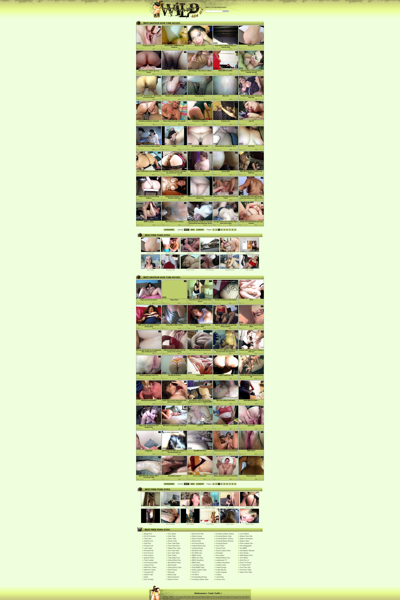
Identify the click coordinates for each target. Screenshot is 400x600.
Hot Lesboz (220, 555)
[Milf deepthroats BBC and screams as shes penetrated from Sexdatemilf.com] (174, 449)
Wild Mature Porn (246, 555)
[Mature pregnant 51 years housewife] (225, 474)
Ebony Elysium (173, 577)
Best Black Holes (174, 562)
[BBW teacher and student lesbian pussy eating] (148, 323)
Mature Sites (244, 541)
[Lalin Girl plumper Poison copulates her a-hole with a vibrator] (174, 170)
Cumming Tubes (198, 565)
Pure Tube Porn (174, 546)
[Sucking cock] (225, 119)
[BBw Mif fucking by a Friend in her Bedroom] (251, 170)
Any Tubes (190, 524)
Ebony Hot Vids (198, 534)
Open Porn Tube (246, 572)
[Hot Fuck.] (251, 144)
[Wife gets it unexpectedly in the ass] (174, 424)
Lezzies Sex (220, 579)
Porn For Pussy (245, 562)
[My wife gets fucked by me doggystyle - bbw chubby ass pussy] (148, 348)
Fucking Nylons (222, 543)
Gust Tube (209, 524)
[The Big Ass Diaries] (174, 374)
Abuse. (178, 599)
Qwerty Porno (229, 270)
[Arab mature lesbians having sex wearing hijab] (225, 44)
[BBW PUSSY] (251, 449)
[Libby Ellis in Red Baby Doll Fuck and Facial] (225, 195)
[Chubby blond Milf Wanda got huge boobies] (251, 220)
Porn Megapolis (246, 546)
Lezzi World (244, 534)
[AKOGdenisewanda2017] (148, 399)
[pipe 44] (251, 119)
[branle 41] (200, 424)
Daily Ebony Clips (174, 567)
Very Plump (244, 553)
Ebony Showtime (198, 538)
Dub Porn (230, 253)
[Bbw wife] (225, 94)
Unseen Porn (170, 507)
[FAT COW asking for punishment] (200, 348)
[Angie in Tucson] (200, 44)
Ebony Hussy (197, 536)
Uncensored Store (151, 507)
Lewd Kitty (220, 577)
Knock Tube (249, 524)
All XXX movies (170, 253)
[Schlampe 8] (200, 374)
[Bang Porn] (251, 44)
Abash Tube (249, 507)
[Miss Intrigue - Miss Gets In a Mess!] (200, 69)
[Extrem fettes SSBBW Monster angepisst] (174, 44)
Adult (150, 524)
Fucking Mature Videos (224, 538)
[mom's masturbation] (200, 474)
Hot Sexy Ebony (198, 543)
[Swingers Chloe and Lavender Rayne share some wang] (225, 220)
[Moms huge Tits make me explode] (174, 119)
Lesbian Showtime (223, 562)
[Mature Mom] (174, 298)
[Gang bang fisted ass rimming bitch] (225, 449)
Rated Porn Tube (174, 548)
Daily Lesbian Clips (199, 570)
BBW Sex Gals (197, 558)
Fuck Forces (190, 270)
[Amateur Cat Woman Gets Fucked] (225, 298)
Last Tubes (150, 270)
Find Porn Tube (245, 570)
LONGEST (200, 230)
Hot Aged (219, 553)
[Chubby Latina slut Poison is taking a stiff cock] (251, 348)
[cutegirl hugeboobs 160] (225, 374)
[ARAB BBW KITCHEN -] (225, 69)
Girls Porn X (244, 560)
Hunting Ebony (197, 548)
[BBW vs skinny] (148, 220)
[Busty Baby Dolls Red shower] (200, 170)
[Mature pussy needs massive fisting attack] (251, 323)
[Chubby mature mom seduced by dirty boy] (251, 94)
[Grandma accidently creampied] (148, 119)
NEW (192, 230)
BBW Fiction (196, 555)
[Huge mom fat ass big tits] (148, 298)
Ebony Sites (196, 541)
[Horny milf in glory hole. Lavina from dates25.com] (200, 195)
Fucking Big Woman (199, 577)
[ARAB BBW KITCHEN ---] (251, 399)
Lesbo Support (221, 572)
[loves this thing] (174, 69)
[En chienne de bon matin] (200, 144)
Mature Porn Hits (246, 536)
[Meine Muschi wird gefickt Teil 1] (225, 144)
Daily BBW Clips (198, 567)
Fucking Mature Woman (225, 541)
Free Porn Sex (245, 567)
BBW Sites (196, 562)
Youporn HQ (230, 507)
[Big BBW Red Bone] (200, 449)
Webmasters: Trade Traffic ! (208, 593)
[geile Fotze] (251, 424)
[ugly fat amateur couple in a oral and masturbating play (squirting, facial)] (200, 220)
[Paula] (174, 144)
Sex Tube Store (173, 553)
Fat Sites (195, 574)
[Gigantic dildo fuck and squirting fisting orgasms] (225, 323)
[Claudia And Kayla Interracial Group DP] (251, 374)
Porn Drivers (210, 270)
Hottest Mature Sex (223, 558)
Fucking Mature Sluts (224, 536)
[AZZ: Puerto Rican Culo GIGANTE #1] (148, 170)
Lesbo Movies (221, 570)
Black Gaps (172, 565)
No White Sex (197, 553)
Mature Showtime (246, 538)
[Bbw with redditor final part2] (225, 399)
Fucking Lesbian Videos (225, 534)
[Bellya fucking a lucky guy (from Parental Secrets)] (251, 69)
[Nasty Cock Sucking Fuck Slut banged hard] (148, 424)
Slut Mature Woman (247, 550)
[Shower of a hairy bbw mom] (174, 94)
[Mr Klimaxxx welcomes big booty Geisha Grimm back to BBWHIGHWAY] (200, 399)
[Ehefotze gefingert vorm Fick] (148, 374)
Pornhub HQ (170, 270)
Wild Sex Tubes (210, 507)
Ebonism (171, 572)
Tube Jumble (249, 270)
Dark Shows (172, 570)
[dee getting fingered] (174, 474)
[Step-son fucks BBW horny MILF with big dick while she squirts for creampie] (225, 348)
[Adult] (251, 298)
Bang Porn (150, 253)
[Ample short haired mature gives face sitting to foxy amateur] (174, 399)
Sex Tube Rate (173, 550)
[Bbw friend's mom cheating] (174, 220)
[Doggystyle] (148, 449)
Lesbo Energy (221, 567)
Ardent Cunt (210, 253)
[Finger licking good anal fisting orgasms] (148, 195)
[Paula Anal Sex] (251, 474)
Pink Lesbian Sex (246, 543)
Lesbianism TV (221, 560)
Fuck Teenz (220, 546)
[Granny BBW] (225, 170)
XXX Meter (244, 558)
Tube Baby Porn (174, 558)
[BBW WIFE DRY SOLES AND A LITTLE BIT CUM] (148, 474)
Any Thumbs (170, 524)
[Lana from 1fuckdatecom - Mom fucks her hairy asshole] (148, 94)
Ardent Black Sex (174, 560)
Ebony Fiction (173, 579)
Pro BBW (243, 548)
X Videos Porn (245, 565)
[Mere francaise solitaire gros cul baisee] (148, 69)
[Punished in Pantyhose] (200, 119)
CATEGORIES (169, 230)
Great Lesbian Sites (223, 550)
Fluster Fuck (249, 253)
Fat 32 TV (195, 572)
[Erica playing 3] (200, 94)
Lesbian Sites (221, 565)
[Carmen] (225, 424)
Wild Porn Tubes (190, 507)
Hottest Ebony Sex (199, 546)
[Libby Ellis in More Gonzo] (174, 323)
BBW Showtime (198, 560)
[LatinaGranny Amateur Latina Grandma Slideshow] (174, 195)
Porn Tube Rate (174, 543)
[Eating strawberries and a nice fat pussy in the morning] (174, 348)
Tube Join (190, 253)
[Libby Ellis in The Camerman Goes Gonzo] (200, 298)
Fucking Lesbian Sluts (200, 579)
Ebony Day (172, 574)
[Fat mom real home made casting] (148, 144)
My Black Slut (197, 550)
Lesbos (218, 574)
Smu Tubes (172, 555)
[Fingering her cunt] (148, 44)
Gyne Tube (229, 524)
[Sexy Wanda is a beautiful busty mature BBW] (200, 323)
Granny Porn (220, 548)
